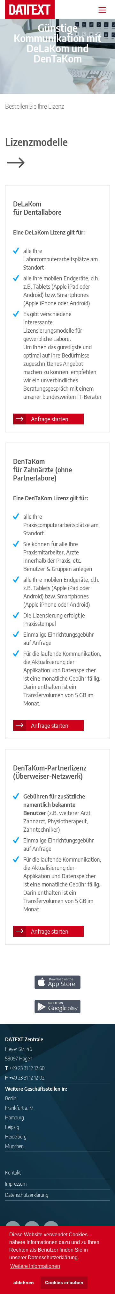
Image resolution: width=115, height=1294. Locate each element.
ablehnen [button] (23, 1282)
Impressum (16, 1184)
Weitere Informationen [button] (35, 1266)
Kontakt (13, 1172)
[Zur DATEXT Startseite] (30, 9)
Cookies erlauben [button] (64, 1282)
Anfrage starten (49, 419)
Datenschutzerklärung (26, 1195)
